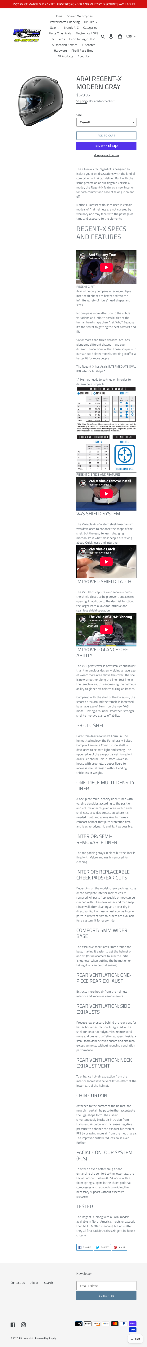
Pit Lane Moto (26, 1338)
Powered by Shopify (45, 1338)
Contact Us (18, 1282)
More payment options (106, 155)
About (34, 1282)
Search (48, 1282)
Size (79, 115)
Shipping (81, 101)
